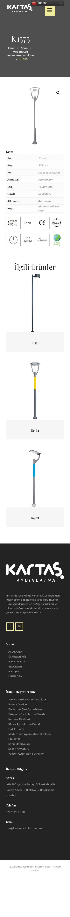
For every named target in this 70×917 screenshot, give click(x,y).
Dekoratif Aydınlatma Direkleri (27, 714)
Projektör (14, 739)
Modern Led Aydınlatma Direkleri (20, 53)
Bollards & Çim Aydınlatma (25, 709)
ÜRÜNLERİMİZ (17, 656)
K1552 (35, 343)
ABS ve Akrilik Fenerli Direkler (27, 699)
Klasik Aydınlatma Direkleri (25, 724)
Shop (24, 48)
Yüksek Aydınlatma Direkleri (26, 753)
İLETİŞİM (13, 671)
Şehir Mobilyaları (19, 744)
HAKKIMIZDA (16, 661)
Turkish (42, 2)
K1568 (35, 518)
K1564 (35, 430)
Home (11, 48)
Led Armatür (16, 729)
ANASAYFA (15, 651)
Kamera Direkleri (19, 719)
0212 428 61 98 (15, 812)
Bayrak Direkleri (18, 704)
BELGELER (15, 666)
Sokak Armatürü (18, 749)
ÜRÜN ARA (15, 676)
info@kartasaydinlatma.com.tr (25, 828)
